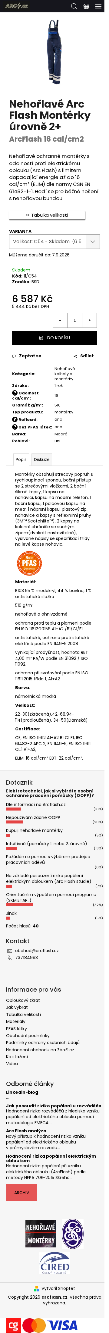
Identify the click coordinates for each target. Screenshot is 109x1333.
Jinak (11, 913)
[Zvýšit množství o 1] (89, 320)
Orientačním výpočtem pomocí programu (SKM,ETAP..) (51, 897)
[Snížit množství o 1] (60, 320)
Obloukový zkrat (23, 1000)
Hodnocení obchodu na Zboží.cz (40, 1050)
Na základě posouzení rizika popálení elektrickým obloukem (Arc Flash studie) (48, 878)
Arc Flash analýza (26, 1131)
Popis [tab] (21, 459)
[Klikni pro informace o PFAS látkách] (29, 563)
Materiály (15, 1021)
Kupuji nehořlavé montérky (34, 830)
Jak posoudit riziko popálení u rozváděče (53, 1106)
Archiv (21, 1193)
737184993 (26, 958)
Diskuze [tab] (42, 459)
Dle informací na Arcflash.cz (36, 804)
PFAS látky (16, 1029)
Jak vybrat (17, 1007)
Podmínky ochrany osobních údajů (43, 1043)
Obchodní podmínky (28, 1036)
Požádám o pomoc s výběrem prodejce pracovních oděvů (48, 859)
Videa (12, 1064)
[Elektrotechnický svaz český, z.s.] (73, 1233)
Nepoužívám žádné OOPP (33, 817)
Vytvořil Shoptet (58, 1288)
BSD (35, 282)
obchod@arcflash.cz (37, 951)
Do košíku (58, 338)
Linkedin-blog (22, 1092)
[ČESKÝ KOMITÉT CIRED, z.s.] (54, 1262)
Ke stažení (17, 1057)
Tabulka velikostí (23, 1015)
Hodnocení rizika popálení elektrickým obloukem (51, 1158)
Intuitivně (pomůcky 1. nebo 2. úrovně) (46, 844)
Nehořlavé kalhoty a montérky (64, 374)
